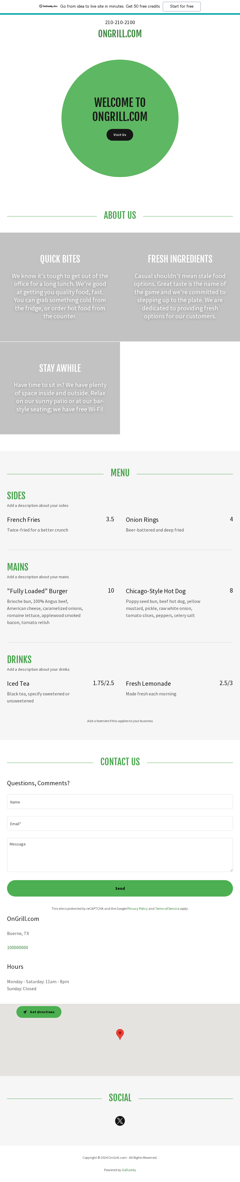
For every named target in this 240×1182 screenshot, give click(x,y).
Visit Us (120, 134)
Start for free (181, 6)
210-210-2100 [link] (120, 22)
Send (120, 888)
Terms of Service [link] (167, 908)
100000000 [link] (17, 947)
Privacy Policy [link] (137, 908)
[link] (120, 35)
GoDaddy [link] (129, 1170)
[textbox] (120, 801)
